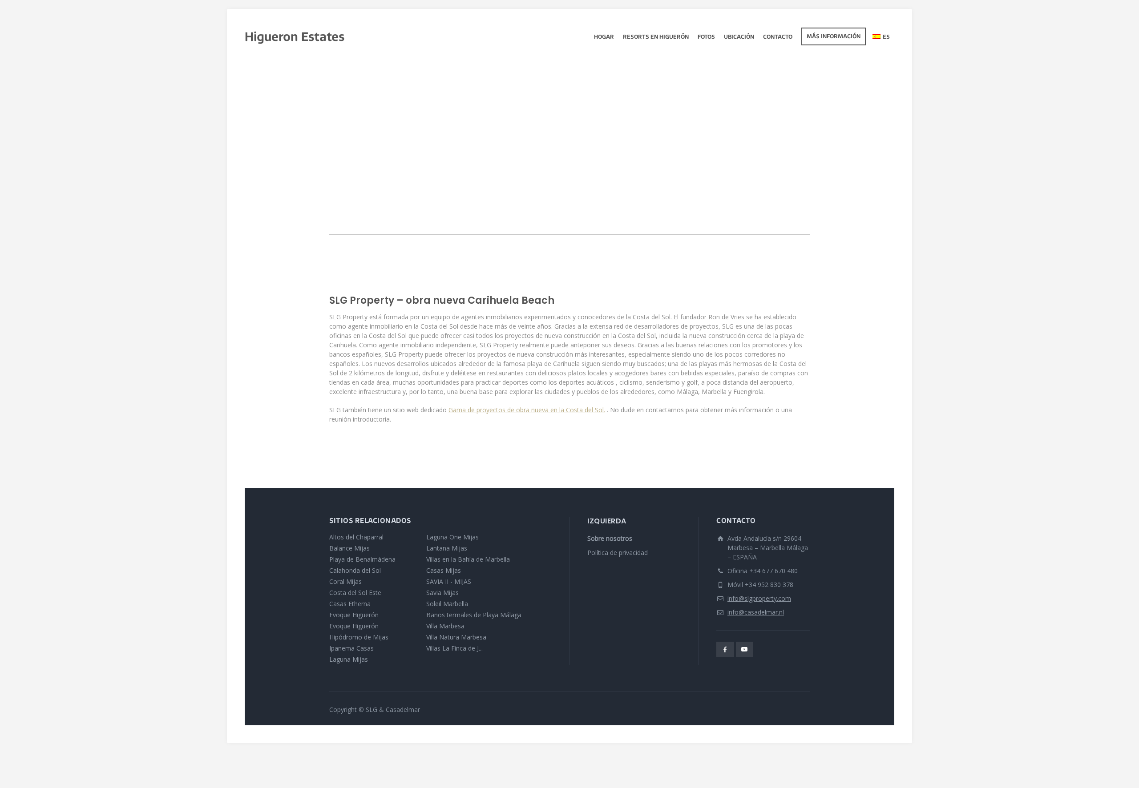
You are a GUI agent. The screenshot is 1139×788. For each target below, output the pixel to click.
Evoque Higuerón (354, 615)
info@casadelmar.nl (755, 612)
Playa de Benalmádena (362, 559)
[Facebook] (725, 649)
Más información (833, 37)
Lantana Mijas (446, 548)
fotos (706, 37)
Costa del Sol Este (355, 592)
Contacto (777, 37)
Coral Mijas (345, 581)
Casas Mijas (443, 570)
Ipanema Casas (351, 648)
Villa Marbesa (445, 626)
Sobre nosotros (609, 538)
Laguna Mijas (348, 659)
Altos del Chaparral (356, 537)
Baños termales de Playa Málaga (473, 615)
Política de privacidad (617, 552)
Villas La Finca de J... (454, 648)
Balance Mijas (349, 548)
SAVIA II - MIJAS (448, 581)
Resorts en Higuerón (656, 37)
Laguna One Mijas (452, 537)
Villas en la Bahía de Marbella (468, 559)
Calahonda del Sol (355, 570)
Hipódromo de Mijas (358, 637)
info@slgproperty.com (759, 598)
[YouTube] (745, 649)
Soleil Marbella (447, 603)
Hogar (604, 37)
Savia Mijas (442, 592)
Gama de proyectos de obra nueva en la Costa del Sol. (526, 410)
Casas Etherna (350, 603)
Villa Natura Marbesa (456, 637)
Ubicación (739, 37)
